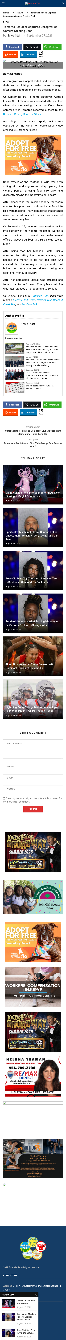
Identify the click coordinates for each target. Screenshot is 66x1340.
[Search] (62, 3)
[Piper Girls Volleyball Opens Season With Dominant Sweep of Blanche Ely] (33, 656)
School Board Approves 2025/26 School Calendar (40, 387)
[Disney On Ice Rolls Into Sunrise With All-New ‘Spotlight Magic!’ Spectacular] (33, 484)
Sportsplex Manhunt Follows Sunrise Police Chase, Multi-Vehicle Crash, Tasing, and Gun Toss (32, 536)
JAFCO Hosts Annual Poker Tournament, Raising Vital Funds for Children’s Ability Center (42, 376)
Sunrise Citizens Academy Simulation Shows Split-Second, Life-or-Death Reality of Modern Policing (43, 363)
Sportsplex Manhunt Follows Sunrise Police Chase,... (26, 1317)
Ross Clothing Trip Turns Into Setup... (26, 1331)
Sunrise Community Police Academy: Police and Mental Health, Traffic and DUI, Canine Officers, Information (42, 350)
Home (6, 13)
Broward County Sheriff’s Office (22, 114)
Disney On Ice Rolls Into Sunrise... (26, 1302)
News (20, 13)
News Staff (14, 35)
